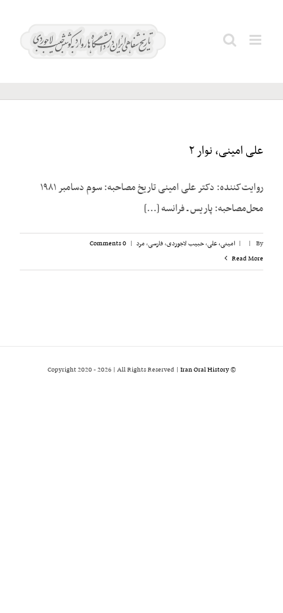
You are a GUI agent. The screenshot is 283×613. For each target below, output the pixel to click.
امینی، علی (221, 243)
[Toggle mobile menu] (256, 40)
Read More (246, 258)
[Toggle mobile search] (229, 40)
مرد (140, 243)
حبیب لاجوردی (185, 243)
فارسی (155, 243)
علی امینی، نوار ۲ (226, 151)
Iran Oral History (204, 370)
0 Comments (108, 243)
